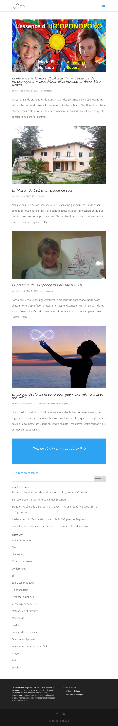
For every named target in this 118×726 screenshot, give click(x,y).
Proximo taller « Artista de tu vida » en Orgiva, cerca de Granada (49, 492)
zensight (16, 667)
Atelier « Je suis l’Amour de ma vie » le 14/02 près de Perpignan (49, 519)
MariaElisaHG (20, 91)
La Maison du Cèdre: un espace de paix (42, 190)
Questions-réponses (23, 639)
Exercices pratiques (47, 403)
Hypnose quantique (23, 596)
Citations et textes (22, 561)
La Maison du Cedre (73, 691)
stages (15, 653)
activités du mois (21, 540)
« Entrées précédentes (25, 472)
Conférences (19, 568)
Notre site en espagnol (74, 695)
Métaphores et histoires (25, 611)
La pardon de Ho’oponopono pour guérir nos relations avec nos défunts (57, 396)
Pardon (16, 625)
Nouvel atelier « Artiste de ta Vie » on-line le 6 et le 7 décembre (50, 526)
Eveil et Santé (70, 687)
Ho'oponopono (46, 91)
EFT (14, 575)
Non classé (42, 196)
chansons (17, 554)
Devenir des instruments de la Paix (59, 449)
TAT (14, 660)
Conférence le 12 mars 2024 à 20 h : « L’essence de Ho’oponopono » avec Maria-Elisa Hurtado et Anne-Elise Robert (56, 81)
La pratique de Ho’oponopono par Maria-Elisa (47, 285)
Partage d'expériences (24, 632)
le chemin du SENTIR (24, 604)
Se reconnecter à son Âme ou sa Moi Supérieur (39, 499)
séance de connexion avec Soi (29, 646)
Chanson (16, 547)
